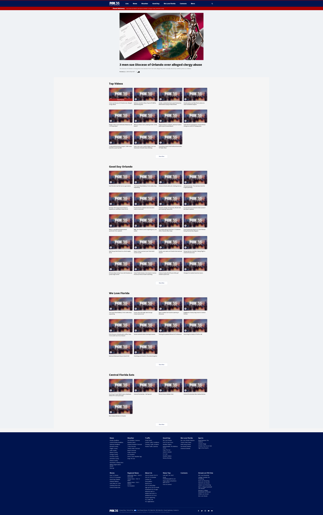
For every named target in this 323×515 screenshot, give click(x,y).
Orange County (114, 454)
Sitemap (112, 468)
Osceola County (114, 456)
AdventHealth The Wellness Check (170, 447)
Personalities (148, 481)
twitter (202, 510)
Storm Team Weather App (134, 456)
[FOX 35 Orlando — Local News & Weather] (115, 4)
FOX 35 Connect (167, 484)
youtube (208, 510)
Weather (130, 438)
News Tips (167, 473)
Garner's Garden (167, 452)
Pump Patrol (148, 440)
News (112, 438)
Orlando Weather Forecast (134, 444)
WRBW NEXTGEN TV (150, 493)
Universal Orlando (185, 448)
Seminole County (114, 458)
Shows (112, 473)
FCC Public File (149, 499)
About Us (148, 473)
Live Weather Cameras (133, 440)
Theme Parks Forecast (133, 448)
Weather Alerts (131, 442)
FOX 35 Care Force (168, 442)
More (193, 4)
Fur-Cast (165, 454)
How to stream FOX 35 (151, 475)
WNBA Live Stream (203, 494)
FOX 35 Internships (150, 485)
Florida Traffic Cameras (151, 446)
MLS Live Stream (203, 496)
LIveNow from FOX (115, 485)
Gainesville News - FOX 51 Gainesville (134, 476)
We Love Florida (167, 440)
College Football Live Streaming (204, 478)
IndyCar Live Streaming (204, 485)
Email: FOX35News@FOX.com (169, 478)
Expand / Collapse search (212, 3)
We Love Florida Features (188, 440)
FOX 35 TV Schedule (115, 477)
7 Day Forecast (131, 446)
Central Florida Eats (115, 487)
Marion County (114, 452)
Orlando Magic (202, 444)
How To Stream (114, 475)
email (212, 510)
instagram (205, 510)
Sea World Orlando (186, 446)
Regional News (133, 473)
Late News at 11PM (115, 483)
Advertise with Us (150, 491)
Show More (161, 156)
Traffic (147, 438)
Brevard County (114, 446)
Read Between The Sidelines (203, 441)
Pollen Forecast (131, 452)
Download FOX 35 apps (151, 489)
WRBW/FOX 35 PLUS (151, 495)
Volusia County (114, 460)
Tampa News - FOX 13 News (133, 479)
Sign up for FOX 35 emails (152, 487)
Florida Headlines (114, 440)
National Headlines (115, 444)
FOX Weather (131, 454)
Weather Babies (167, 444)
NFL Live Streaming (203, 475)
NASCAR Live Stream (204, 483)
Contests (184, 473)
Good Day (166, 438)
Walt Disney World (186, 444)
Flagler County (114, 448)
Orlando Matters (114, 481)
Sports (200, 438)
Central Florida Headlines (116, 442)
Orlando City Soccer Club (205, 446)
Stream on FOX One (205, 473)
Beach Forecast (131, 450)
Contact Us (148, 479)
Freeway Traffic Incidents (152, 444)
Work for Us (148, 483)
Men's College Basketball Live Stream (205, 487)
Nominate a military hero (116, 462)
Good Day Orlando (115, 479)
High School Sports (203, 448)
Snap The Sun (131, 458)
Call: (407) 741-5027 (168, 475)
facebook (198, 510)
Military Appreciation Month (115, 465)
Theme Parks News (186, 442)
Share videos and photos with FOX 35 (169, 481)
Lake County (113, 450)
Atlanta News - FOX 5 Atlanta (133, 483)
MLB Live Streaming (203, 481)
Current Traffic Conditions (152, 442)
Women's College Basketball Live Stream (204, 491)
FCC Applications (149, 501)
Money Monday (167, 458)
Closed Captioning (150, 497)
